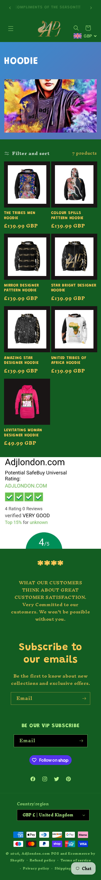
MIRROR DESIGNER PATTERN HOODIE (21, 288)
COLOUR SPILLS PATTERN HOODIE (67, 215)
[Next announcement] (91, 8)
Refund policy (42, 860)
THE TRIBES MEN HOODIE (20, 215)
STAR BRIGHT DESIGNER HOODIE (73, 288)
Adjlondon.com (36, 853)
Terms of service (76, 860)
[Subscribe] (84, 698)
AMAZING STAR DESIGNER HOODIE (21, 360)
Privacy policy (36, 868)
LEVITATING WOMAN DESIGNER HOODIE (23, 432)
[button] (11, 28)
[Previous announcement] (10, 8)
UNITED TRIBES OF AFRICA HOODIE (68, 360)
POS (55, 853)
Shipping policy (69, 868)
